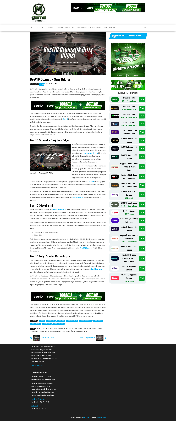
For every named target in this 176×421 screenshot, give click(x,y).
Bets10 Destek (78, 197)
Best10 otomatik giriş (90, 153)
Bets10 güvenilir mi (59, 210)
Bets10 (65, 119)
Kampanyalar (109, 28)
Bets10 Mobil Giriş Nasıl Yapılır (89, 28)
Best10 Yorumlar (36, 323)
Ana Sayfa (39, 28)
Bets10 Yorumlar (81, 332)
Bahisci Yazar (52, 84)
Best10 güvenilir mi (72, 320)
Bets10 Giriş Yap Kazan (87, 338)
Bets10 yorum (96, 269)
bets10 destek (68, 328)
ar (101, 269)
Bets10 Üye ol (70, 331)
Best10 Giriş (61, 320)
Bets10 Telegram (36, 365)
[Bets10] (31, 28)
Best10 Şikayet (98, 320)
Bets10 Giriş (78, 329)
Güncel (50, 28)
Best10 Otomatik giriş (49, 328)
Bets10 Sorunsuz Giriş (65, 28)
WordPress (86, 417)
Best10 (91, 182)
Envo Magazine (101, 417)
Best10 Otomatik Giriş (86, 320)
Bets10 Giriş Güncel (89, 328)
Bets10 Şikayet (85, 248)
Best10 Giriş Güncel (48, 338)
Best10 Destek (51, 320)
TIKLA (142, 99)
